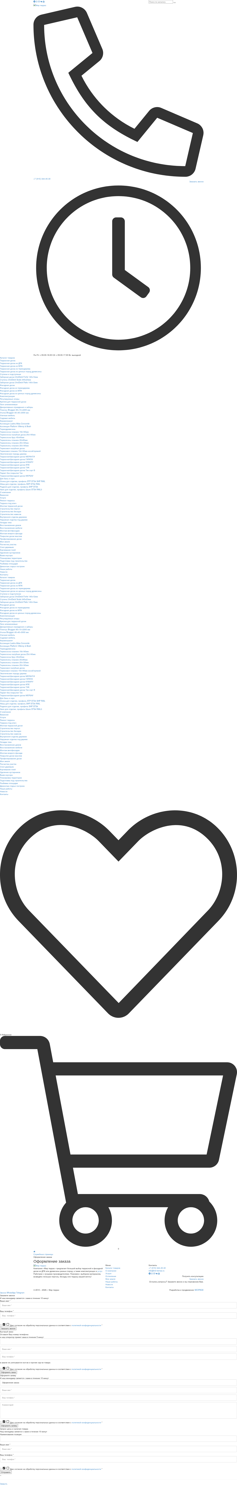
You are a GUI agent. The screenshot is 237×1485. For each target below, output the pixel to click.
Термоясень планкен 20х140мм (14, 445)
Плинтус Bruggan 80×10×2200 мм (15, 409)
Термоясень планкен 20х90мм (14, 440)
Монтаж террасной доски (11, 506)
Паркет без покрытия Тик (11, 473)
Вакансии (4, 495)
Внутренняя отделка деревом (13, 516)
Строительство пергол (10, 508)
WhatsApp (11, 1292)
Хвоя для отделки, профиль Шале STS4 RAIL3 (21, 489)
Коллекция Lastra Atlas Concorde (14, 423)
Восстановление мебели (11, 527)
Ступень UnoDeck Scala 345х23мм (15, 379)
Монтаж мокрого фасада (11, 533)
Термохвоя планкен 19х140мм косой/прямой (20, 451)
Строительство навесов (10, 514)
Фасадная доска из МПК (11, 390)
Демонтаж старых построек (12, 566)
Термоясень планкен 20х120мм (14, 442)
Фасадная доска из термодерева (15, 387)
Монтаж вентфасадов (9, 530)
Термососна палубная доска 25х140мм (18, 434)
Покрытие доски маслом (11, 536)
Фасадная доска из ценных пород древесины (20, 393)
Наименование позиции (11, 1434)
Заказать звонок (196, 181)
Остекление (110, 1276)
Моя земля (110, 1278)
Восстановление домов (10, 525)
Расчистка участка (8, 544)
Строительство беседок (10, 511)
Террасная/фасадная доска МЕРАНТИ (17, 456)
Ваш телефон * (7, 1311)
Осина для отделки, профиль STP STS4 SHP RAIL (22, 481)
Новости (3, 571)
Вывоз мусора (6, 555)
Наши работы (6, 569)
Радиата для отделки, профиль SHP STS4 (19, 486)
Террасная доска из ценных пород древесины (21, 371)
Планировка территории (11, 558)
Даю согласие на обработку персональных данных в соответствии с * (52, 1325)
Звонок (3, 1292)
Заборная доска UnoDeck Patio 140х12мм (19, 382)
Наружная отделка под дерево (14, 519)
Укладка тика (6, 522)
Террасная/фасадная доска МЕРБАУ (16, 475)
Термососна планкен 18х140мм (14, 431)
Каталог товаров (112, 1268)
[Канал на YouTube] (44, 1)
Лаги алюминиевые (9, 404)
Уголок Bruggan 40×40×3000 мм (14, 412)
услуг (100, 1271)
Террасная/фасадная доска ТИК (14, 467)
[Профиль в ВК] (41, 1)
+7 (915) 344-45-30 (41, 178)
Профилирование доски (11, 538)
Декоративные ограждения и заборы (16, 407)
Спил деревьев (7, 547)
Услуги (108, 1273)
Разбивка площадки (9, 563)
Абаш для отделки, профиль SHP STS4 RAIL (20, 484)
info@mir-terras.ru (156, 1270)
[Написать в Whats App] (37, 1)
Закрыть (3, 1483)
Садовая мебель (7, 418)
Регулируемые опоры (9, 398)
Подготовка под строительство (13, 560)
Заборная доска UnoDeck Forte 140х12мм (19, 377)
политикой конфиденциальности (86, 1325)
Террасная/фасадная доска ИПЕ (15, 464)
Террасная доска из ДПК (11, 363)
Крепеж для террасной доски (13, 401)
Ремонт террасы (7, 500)
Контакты (4, 574)
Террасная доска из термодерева (15, 368)
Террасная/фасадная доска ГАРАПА (16, 459)
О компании (110, 1270)
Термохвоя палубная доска (12, 448)
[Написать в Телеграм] (34, 1)
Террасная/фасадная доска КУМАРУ (16, 462)
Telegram (20, 1292)
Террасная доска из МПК (11, 366)
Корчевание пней (8, 549)
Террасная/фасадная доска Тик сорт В (17, 470)
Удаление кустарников (10, 552)
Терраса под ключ (8, 503)
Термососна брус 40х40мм (12, 437)
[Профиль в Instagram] (39, 1)
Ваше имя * (5, 1300)
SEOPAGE (199, 1289)
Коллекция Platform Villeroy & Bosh (15, 426)
